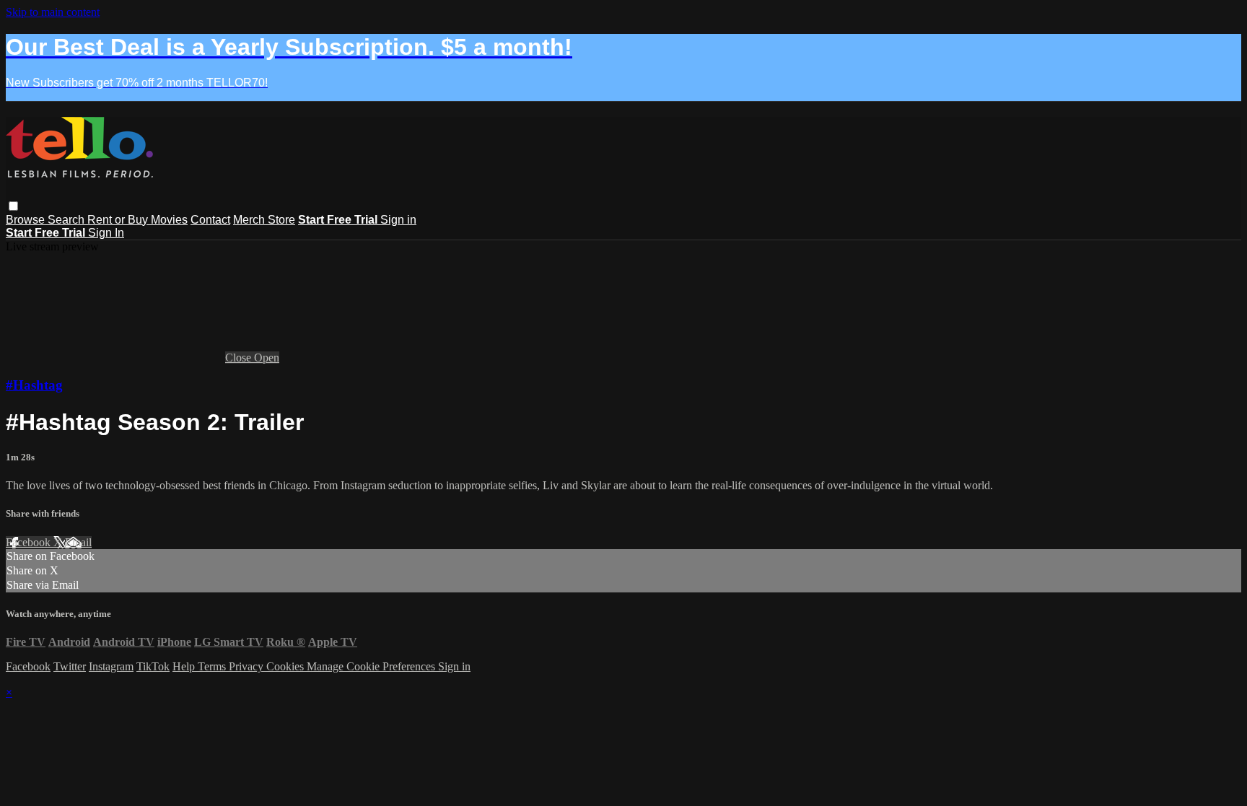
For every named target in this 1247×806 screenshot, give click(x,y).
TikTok (153, 666)
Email (78, 542)
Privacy (247, 666)
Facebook (29, 542)
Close (239, 357)
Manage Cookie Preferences (372, 666)
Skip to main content (53, 12)
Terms (213, 666)
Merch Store (264, 220)
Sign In (106, 233)
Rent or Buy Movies (137, 220)
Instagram (111, 666)
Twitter (69, 666)
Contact (210, 220)
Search (67, 220)
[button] (13, 206)
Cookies (286, 666)
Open (266, 357)
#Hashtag (34, 385)
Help (185, 666)
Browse (27, 220)
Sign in (398, 220)
